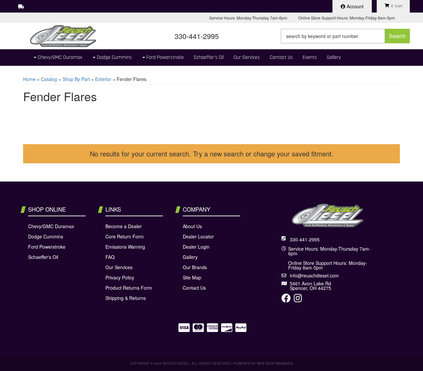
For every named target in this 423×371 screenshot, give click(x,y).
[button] (345, 36)
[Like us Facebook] (286, 299)
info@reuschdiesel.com (314, 275)
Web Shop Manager (275, 363)
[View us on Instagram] (298, 299)
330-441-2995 (305, 239)
